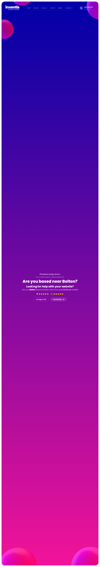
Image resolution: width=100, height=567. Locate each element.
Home (29, 8)
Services (43, 8)
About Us (35, 8)
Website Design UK (45, 277)
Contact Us (68, 8)
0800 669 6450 (88, 7)
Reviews (60, 8)
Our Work (52, 8)
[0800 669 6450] (81, 8)
